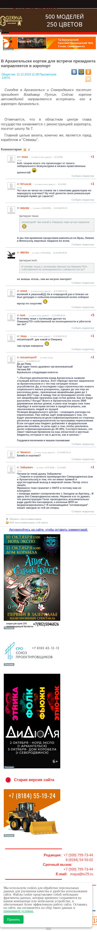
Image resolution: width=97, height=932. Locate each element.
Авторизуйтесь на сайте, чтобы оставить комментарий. (48, 529)
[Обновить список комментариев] (29, 150)
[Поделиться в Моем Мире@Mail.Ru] (81, 72)
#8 (18, 208)
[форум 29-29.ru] (32, 665)
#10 (18, 157)
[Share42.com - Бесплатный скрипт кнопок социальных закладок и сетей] (88, 79)
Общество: (9, 74)
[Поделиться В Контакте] (74, 72)
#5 (18, 315)
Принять (13, 919)
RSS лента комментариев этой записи (28, 522)
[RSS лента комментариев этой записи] (25, 150)
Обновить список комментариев (25, 519)
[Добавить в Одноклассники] (88, 72)
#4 (18, 336)
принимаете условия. (19, 911)
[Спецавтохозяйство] (32, 836)
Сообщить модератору (83, 176)
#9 (18, 184)
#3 (18, 357)
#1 (18, 467)
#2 (18, 452)
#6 (18, 291)
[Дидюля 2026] (32, 768)
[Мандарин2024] (49, 49)
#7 (18, 253)
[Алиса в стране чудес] (32, 628)
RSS (48, 928)
